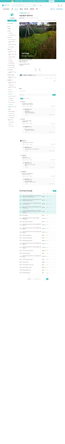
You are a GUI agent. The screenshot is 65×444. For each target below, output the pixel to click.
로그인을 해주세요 (12, 20)
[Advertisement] (37, 85)
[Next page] (47, 276)
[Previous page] (28, 276)
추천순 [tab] (22, 98)
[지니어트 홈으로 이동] (6, 5)
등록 (54, 94)
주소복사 (55, 20)
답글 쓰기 (31, 106)
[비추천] (25, 106)
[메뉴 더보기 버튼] (54, 101)
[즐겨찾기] (33, 190)
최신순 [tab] (25, 98)
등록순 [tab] (28, 98)
